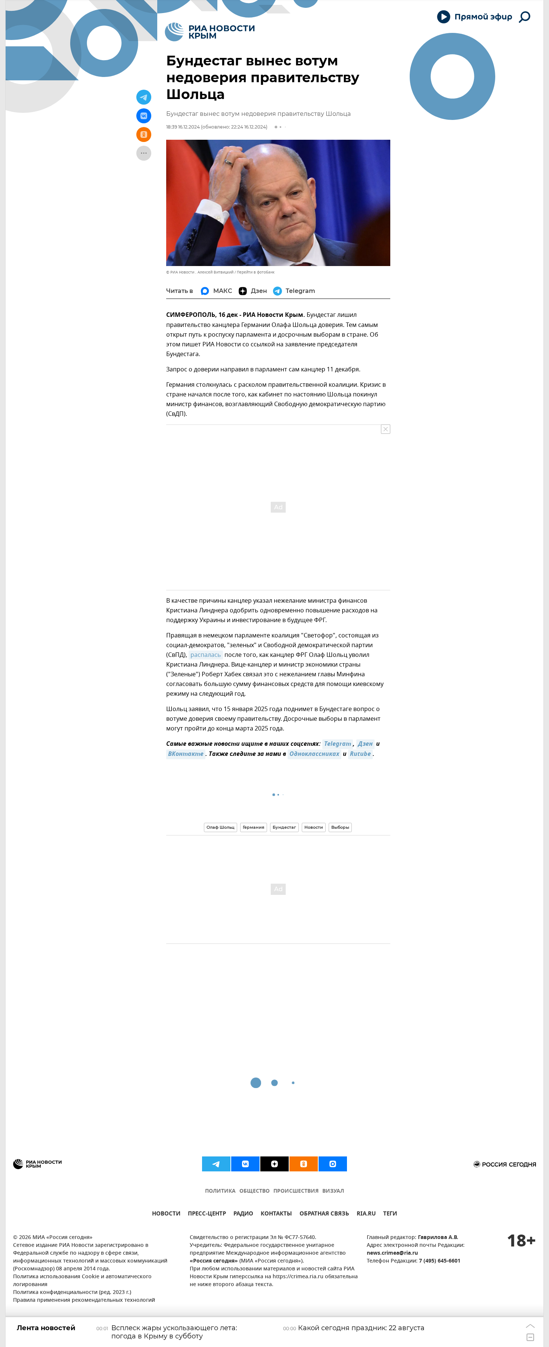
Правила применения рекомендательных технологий (84, 1300)
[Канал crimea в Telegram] (216, 1163)
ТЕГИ (390, 1214)
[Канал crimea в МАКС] (333, 1163)
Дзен (365, 744)
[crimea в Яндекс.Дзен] (274, 1163)
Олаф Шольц (221, 827)
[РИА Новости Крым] (209, 32)
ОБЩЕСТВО (254, 1191)
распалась (205, 655)
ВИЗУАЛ (333, 1191)
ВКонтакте (186, 754)
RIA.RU (366, 1214)
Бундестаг (284, 827)
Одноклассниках (314, 754)
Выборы (340, 827)
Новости (313, 827)
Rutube (360, 754)
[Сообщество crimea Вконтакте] (245, 1163)
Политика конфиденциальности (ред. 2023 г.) (72, 1292)
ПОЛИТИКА (220, 1191)
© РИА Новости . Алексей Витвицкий (199, 272)
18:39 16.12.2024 (183, 127)
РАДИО (243, 1214)
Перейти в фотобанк (255, 272)
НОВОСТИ (166, 1214)
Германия (253, 827)
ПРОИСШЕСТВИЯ (296, 1191)
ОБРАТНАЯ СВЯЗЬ (324, 1214)
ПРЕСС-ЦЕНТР (207, 1214)
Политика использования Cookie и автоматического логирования (82, 1281)
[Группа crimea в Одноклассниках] (303, 1163)
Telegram (337, 744)
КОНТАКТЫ (276, 1214)
